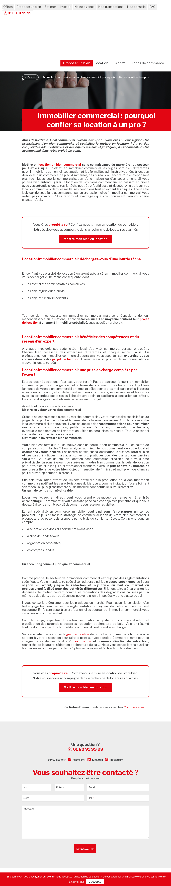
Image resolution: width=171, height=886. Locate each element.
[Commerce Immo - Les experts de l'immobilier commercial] (85, 727)
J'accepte (95, 881)
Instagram (116, 759)
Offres (8, 7)
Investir (65, 7)
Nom (27, 787)
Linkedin (97, 759)
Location (101, 63)
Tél (91, 797)
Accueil (47, 77)
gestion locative (77, 634)
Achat (120, 63)
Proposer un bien (28, 7)
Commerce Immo (136, 707)
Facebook (79, 759)
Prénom (61, 787)
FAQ (152, 7)
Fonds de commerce (148, 63)
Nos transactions (110, 7)
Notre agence (84, 7)
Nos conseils (136, 7)
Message (29, 808)
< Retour (30, 77)
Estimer (50, 7)
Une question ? (87, 747)
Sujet (26, 797)
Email (93, 787)
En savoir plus (76, 881)
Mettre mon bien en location (85, 239)
